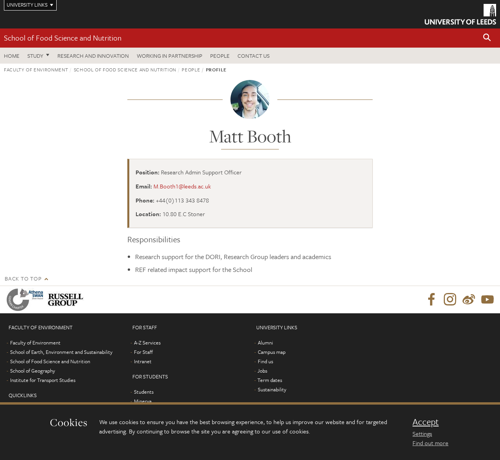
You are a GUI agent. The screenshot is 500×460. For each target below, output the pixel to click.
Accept (425, 421)
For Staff (143, 352)
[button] (487, 38)
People (220, 56)
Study (35, 56)
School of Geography (32, 371)
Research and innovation (93, 56)
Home (12, 56)
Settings (422, 433)
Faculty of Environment (36, 69)
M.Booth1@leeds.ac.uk (182, 186)
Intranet (143, 361)
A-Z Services (147, 342)
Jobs (262, 371)
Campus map (272, 352)
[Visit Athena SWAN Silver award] (26, 299)
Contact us (254, 56)
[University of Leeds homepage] (460, 14)
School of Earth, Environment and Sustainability (61, 352)
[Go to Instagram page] (450, 299)
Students (144, 392)
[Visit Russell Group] (67, 299)
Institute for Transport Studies (42, 380)
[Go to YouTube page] (487, 299)
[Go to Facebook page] (431, 299)
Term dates (269, 380)
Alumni (265, 342)
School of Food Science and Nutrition (62, 37)
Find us (265, 361)
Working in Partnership (169, 56)
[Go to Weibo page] (468, 299)
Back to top (23, 278)
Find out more (430, 443)
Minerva (143, 401)
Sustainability (272, 389)
